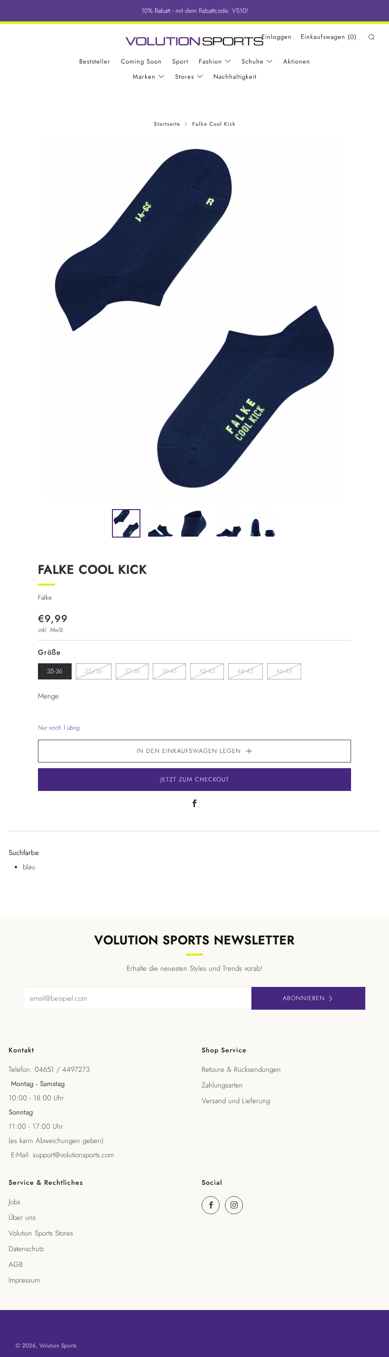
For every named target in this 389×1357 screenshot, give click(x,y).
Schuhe (252, 61)
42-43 (207, 671)
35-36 (55, 671)
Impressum (24, 1280)
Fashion (210, 61)
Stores (184, 76)
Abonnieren (304, 998)
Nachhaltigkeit (235, 76)
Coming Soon (141, 61)
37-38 (132, 671)
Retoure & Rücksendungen (241, 1069)
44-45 (245, 671)
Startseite (167, 124)
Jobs (14, 1202)
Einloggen (276, 36)
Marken (144, 76)
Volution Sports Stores (41, 1233)
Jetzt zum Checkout (194, 779)
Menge (48, 696)
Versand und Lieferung (236, 1101)
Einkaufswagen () (329, 36)
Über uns (22, 1217)
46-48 (284, 671)
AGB (16, 1264)
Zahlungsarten (222, 1085)
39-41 (169, 671)
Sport (180, 61)
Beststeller (95, 61)
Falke (45, 597)
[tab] (126, 523)
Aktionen (296, 61)
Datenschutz (26, 1249)
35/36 (93, 671)
